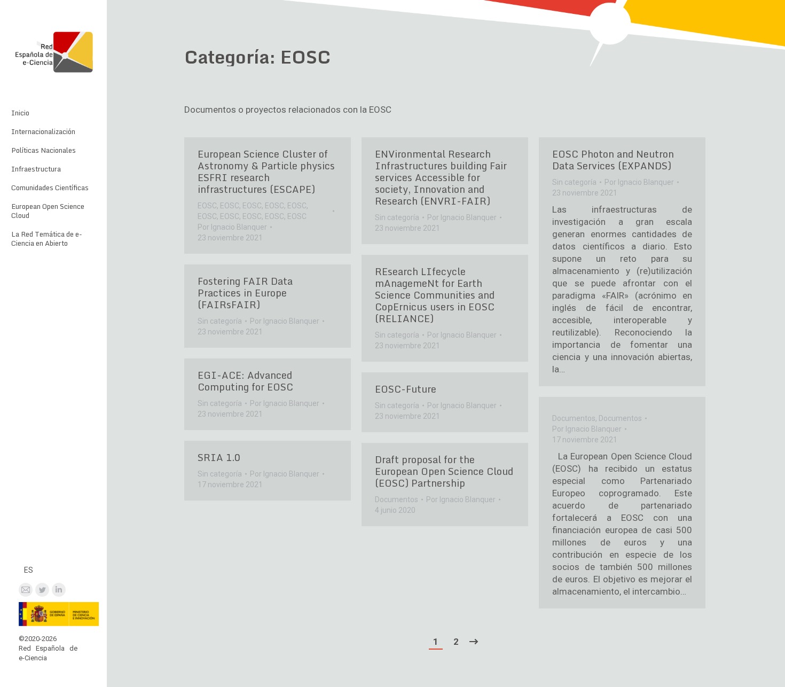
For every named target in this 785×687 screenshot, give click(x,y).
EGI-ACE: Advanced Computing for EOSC (245, 381)
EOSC (207, 205)
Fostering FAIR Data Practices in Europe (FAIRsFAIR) (245, 293)
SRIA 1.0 (219, 457)
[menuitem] (20, 113)
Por (232, 227)
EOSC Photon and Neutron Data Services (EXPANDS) (613, 160)
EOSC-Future (405, 389)
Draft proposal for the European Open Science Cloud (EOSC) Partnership (444, 471)
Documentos (573, 418)
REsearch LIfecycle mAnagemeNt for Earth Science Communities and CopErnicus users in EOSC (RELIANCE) (434, 294)
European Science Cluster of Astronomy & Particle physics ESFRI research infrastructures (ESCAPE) (266, 171)
